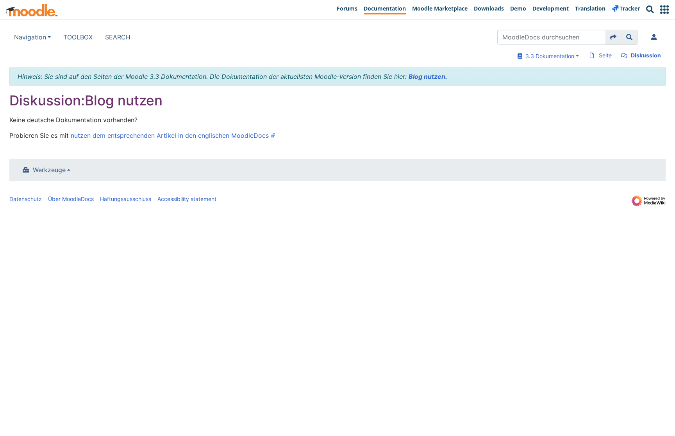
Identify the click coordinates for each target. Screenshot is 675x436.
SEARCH (117, 37)
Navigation (30, 37)
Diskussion (646, 55)
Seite (605, 55)
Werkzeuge (49, 170)
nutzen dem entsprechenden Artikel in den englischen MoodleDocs (170, 135)
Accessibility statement (186, 199)
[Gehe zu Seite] (613, 37)
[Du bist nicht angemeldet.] (655, 37)
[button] (664, 9)
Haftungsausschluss (125, 199)
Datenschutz (25, 199)
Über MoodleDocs (71, 199)
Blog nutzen (427, 76)
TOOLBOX (78, 37)
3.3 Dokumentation (548, 56)
